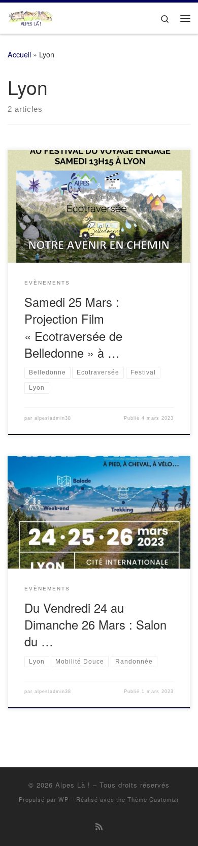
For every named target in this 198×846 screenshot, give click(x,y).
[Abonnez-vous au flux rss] (99, 826)
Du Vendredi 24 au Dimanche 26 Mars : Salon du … (95, 624)
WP (63, 799)
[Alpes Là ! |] (30, 16)
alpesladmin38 (53, 418)
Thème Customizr (153, 799)
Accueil (19, 54)
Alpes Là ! (72, 785)
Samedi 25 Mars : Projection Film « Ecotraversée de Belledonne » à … (73, 327)
